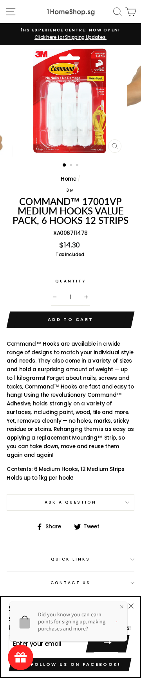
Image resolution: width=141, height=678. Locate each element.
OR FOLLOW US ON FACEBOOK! (70, 664)
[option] (70, 34)
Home (68, 179)
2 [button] (72, 166)
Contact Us (70, 583)
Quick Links (70, 559)
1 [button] (65, 165)
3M (70, 190)
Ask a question (70, 502)
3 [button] (78, 166)
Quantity (70, 281)
